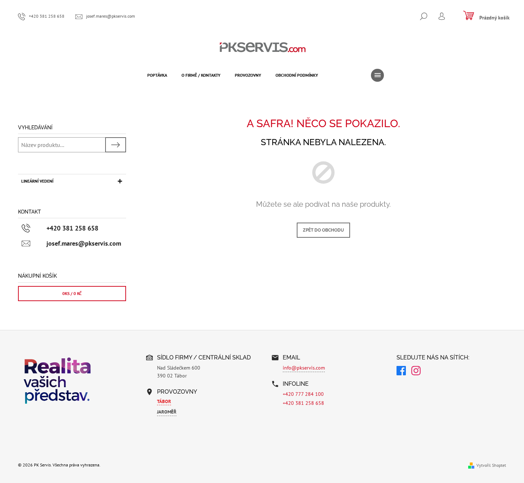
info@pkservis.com (304, 368)
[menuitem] (157, 75)
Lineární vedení (37, 181)
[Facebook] (401, 371)
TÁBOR (164, 401)
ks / (72, 293)
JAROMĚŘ (166, 412)
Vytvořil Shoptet (491, 465)
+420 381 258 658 (303, 403)
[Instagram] (416, 371)
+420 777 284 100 (303, 394)
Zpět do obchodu (323, 230)
